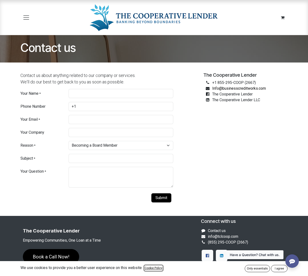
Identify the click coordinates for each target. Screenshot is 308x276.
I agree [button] (279, 268)
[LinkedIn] (221, 255)
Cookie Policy (153, 268)
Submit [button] (161, 197)
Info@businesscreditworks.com (239, 88)
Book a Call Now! (51, 257)
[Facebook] (207, 255)
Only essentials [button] (257, 268)
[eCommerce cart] (282, 18)
